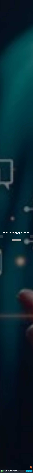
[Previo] (2, 236)
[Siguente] (30, 236)
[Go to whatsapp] (2, 471)
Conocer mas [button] (18, 471)
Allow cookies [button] (29, 471)
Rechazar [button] (24, 471)
